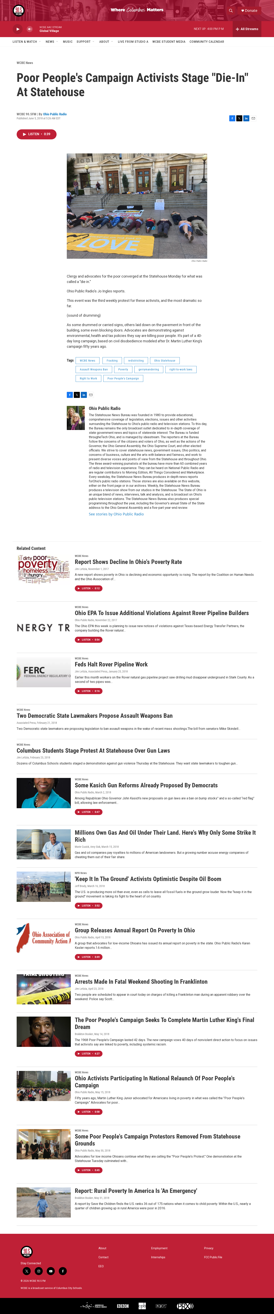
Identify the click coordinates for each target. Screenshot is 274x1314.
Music (68, 41)
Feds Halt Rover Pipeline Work (111, 664)
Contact (103, 1257)
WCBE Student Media (169, 41)
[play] (17, 29)
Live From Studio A (133, 41)
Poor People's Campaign (123, 378)
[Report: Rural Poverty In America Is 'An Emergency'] (44, 1202)
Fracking (112, 360)
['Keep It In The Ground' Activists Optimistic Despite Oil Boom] (44, 887)
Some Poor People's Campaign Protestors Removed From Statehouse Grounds (157, 1140)
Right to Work (88, 378)
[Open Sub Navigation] (40, 41)
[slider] (36, 29)
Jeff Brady (80, 886)
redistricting (136, 360)
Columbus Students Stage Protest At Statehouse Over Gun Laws (93, 750)
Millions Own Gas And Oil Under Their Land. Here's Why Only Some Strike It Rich (165, 836)
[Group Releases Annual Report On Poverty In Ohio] (44, 938)
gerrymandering (149, 369)
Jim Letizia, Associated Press (91, 671)
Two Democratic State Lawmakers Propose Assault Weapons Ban (95, 715)
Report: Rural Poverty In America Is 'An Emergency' (136, 1190)
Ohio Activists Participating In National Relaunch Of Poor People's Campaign (155, 1082)
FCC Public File (213, 1257)
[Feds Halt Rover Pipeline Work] (44, 672)
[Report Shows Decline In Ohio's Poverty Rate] (44, 570)
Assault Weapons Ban (94, 369)
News (50, 41)
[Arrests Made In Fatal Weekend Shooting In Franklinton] (44, 989)
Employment (159, 1248)
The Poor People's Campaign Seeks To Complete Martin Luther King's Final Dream (164, 1023)
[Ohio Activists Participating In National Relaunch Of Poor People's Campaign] (44, 1086)
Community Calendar (207, 41)
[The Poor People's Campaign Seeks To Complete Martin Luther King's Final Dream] (44, 1032)
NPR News (81, 873)
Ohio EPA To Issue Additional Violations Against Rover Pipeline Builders (162, 612)
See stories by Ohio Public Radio (116, 514)
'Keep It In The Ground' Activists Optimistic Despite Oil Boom (148, 878)
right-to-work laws (180, 369)
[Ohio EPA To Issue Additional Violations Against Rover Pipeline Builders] (44, 621)
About (104, 41)
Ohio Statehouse (165, 360)
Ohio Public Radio (55, 114)
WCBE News (25, 63)
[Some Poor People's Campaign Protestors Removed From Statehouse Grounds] (44, 1144)
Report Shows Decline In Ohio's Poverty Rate (128, 561)
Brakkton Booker (84, 1034)
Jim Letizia (81, 569)
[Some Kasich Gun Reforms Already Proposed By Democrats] (44, 793)
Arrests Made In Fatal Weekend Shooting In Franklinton (141, 981)
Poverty (123, 369)
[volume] (29, 29)
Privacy (208, 1248)
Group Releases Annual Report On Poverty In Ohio (135, 930)
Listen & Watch (25, 41)
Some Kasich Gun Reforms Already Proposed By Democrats (146, 785)
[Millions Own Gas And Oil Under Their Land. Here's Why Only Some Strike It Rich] (44, 844)
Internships (158, 1257)
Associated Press (26, 722)
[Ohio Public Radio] (76, 418)
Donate (251, 10)
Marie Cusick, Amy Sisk (87, 846)
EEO (101, 1266)
